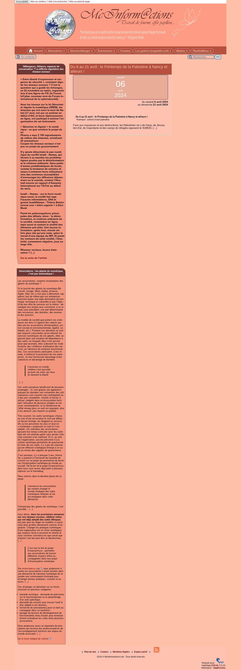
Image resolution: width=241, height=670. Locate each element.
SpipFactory (219, 668)
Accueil (38, 50)
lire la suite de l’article (33, 257)
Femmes (125, 50)
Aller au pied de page (79, 1)
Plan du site (90, 652)
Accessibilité (22, 2)
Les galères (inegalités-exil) (153, 50)
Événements (106, 50)
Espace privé (141, 652)
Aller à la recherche (57, 1)
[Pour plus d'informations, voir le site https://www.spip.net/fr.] (220, 663)
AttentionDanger (81, 50)
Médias (182, 50)
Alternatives (56, 50)
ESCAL (215, 665)
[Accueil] (120, 45)
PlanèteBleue (202, 50)
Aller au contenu (38, 1)
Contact (104, 652)
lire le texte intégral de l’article (33, 638)
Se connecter (28, 57)
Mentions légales (121, 652)
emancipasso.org (31, 568)
